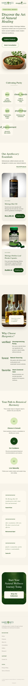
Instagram (14, 683)
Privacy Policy (5, 667)
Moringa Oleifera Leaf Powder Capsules (13, 256)
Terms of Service (6, 670)
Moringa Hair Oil (11, 204)
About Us (4, 642)
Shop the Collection (14, 595)
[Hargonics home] (7, 3)
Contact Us (4, 659)
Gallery (3, 648)
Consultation (5, 645)
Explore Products (9, 39)
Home (3, 636)
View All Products (21, 166)
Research (4, 651)
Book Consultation (10, 45)
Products (4, 639)
